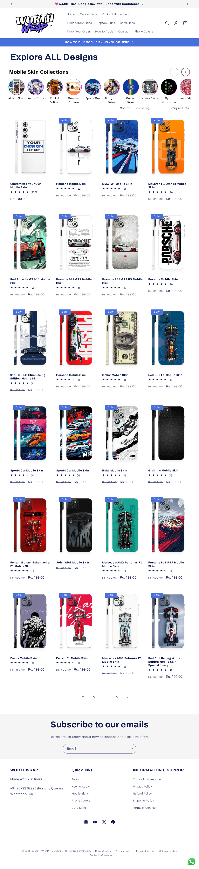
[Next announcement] (187, 4)
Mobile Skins (80, 793)
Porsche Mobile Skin (71, 183)
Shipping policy (168, 851)
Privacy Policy (142, 786)
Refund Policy (142, 793)
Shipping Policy (143, 800)
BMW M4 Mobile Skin (117, 183)
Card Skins (79, 807)
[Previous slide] (174, 72)
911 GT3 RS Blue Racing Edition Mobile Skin (28, 376)
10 (116, 697)
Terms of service (145, 851)
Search (76, 779)
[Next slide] (185, 72)
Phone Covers (81, 800)
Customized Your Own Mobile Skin (26, 185)
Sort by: (125, 108)
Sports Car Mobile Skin (26, 470)
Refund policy (103, 851)
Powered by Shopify (79, 851)
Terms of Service (144, 807)
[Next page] (127, 697)
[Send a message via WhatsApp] (191, 861)
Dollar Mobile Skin (115, 375)
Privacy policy (123, 851)
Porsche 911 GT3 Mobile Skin (74, 281)
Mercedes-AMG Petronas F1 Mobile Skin (122, 564)
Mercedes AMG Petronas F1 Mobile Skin (122, 660)
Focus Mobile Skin (23, 658)
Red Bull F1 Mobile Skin (165, 375)
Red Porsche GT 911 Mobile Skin (30, 281)
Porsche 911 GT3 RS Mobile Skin (122, 281)
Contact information (101, 855)
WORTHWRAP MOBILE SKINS (49, 851)
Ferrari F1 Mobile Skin (72, 658)
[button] (167, 23)
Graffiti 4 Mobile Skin (163, 470)
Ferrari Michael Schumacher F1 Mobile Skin (30, 564)
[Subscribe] (131, 748)
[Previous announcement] (11, 4)
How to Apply (81, 786)
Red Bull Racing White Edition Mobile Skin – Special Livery (164, 662)
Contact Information (147, 779)
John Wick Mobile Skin (72, 562)
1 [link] (72, 697)
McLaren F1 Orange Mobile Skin (167, 185)
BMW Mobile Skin (114, 470)
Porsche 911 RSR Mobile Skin (166, 564)
